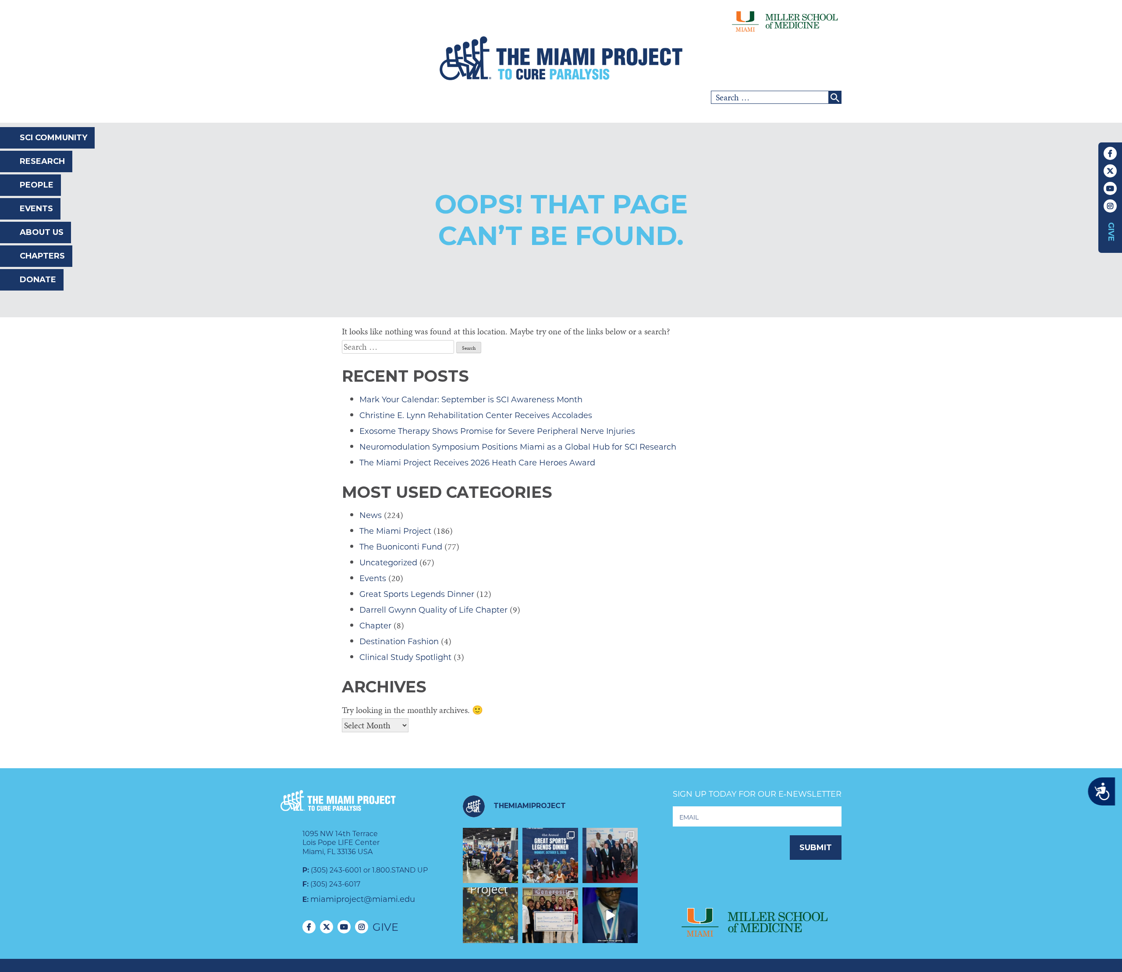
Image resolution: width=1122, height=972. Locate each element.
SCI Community (53, 137)
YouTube (1110, 188)
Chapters (42, 256)
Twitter (1110, 170)
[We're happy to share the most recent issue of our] (490, 915)
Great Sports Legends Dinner (416, 594)
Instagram (1110, 206)
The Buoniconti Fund (400, 547)
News (370, 515)
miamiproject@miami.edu (362, 899)
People (36, 185)
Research (42, 161)
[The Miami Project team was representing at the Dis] (490, 855)
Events (36, 208)
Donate (38, 279)
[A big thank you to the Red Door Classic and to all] (550, 915)
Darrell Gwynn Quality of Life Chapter (433, 610)
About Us (42, 232)
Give (1111, 231)
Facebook (1110, 153)
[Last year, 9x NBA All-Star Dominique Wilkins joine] (610, 915)
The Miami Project (395, 531)
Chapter (375, 626)
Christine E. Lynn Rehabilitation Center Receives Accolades (475, 415)
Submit (815, 847)
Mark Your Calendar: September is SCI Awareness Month (470, 399)
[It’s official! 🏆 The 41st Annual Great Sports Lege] (550, 855)
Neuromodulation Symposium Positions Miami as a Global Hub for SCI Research (517, 447)
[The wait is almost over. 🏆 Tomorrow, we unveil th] (610, 855)
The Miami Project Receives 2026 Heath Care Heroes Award (477, 463)
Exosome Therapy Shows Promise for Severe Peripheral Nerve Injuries (497, 431)
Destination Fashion (399, 641)
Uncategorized (388, 563)
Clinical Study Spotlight (405, 657)
